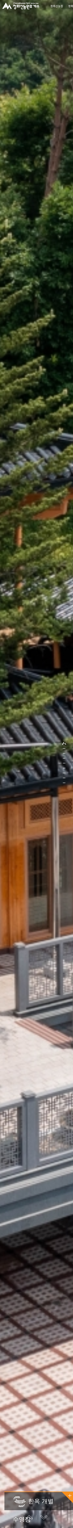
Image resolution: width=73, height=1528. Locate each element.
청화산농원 (56, 6)
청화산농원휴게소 (20, 5)
